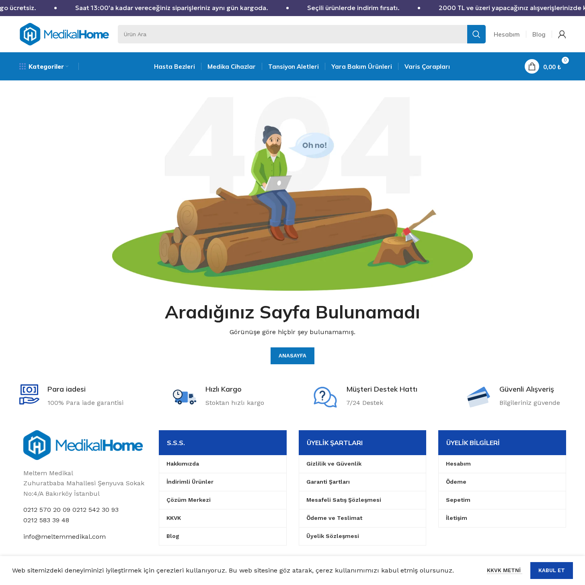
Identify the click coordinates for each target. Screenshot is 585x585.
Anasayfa (292, 356)
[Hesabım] (562, 34)
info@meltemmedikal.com (64, 536)
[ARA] (476, 34)
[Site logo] (64, 33)
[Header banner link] (292, 8)
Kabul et (551, 570)
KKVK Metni (504, 570)
